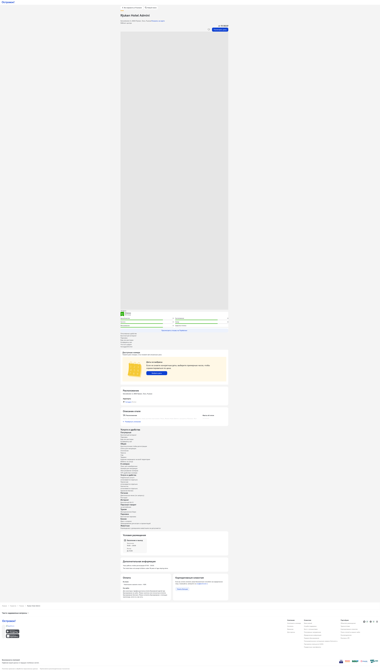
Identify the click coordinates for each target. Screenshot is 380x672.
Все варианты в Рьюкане (133, 8)
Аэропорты (127, 399)
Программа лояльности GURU (313, 644)
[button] (174, 51)
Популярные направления (312, 632)
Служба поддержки (310, 626)
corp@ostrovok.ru (202, 584)
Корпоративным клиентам (349, 629)
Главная (4, 606)
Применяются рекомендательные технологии (55, 669)
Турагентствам (345, 626)
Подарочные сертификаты (312, 647)
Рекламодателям (346, 635)
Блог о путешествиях (311, 629)
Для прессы (291, 632)
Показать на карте (158, 21)
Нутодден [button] (128, 402)
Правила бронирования (311, 638)
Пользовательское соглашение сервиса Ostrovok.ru (320, 641)
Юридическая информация (312, 635)
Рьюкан (21, 606)
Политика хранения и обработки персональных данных (20, 669)
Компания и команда (294, 623)
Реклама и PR (345, 638)
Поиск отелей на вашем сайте (350, 632)
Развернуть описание (133, 422)
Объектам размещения (348, 623)
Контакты (290, 626)
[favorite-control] (209, 30)
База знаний (308, 623)
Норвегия (13, 606)
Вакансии (290, 629)
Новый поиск (152, 8)
